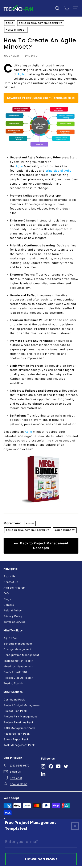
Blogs (7, 599)
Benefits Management (18, 643)
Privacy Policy (13, 616)
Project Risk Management (20, 716)
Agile (10, 23)
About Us (9, 576)
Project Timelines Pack (19, 722)
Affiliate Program (14, 587)
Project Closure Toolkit (18, 677)
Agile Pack (11, 637)
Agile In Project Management (40, 23)
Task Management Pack (19, 745)
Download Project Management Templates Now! (41, 97)
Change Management (17, 649)
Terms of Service (14, 621)
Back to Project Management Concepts (44, 545)
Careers (9, 604)
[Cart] (66, 8)
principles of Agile (58, 170)
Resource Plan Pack (17, 733)
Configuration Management (21, 654)
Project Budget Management (22, 705)
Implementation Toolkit (18, 660)
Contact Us (11, 582)
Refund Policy (13, 610)
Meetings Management (18, 666)
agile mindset (16, 29)
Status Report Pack (16, 739)
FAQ (6, 593)
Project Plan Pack (15, 710)
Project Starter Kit (15, 672)
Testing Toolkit (13, 683)
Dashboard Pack (14, 699)
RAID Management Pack (19, 728)
